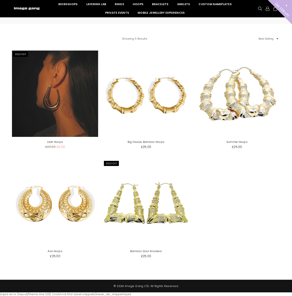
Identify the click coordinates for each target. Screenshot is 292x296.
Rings (119, 4)
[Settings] (267, 8)
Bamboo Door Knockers (146, 251)
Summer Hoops (237, 142)
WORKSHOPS (68, 4)
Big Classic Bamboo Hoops (146, 142)
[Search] (260, 8)
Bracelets (160, 4)
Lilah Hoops (55, 142)
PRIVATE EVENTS (117, 13)
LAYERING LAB (96, 4)
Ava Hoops (55, 251)
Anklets (183, 4)
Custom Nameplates (215, 4)
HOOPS (138, 4)
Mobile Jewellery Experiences (161, 13)
